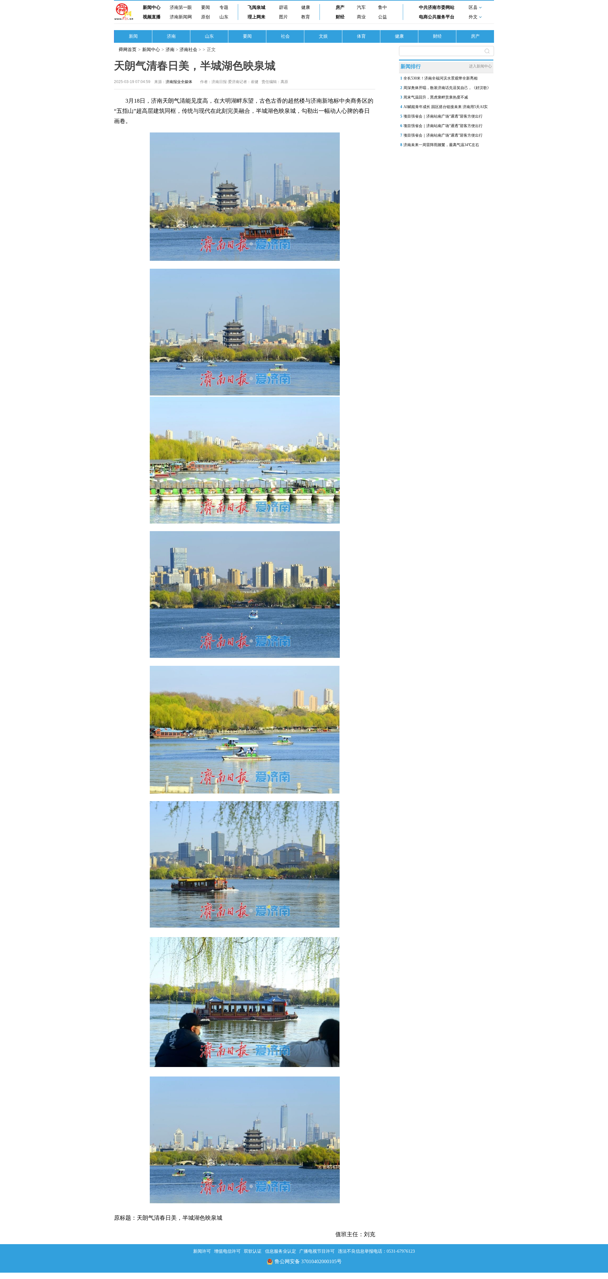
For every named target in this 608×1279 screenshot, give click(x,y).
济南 (171, 36)
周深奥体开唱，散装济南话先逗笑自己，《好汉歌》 (447, 88)
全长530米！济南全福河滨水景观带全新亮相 (440, 78)
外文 (473, 17)
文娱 (323, 36)
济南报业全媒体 (179, 82)
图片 (283, 17)
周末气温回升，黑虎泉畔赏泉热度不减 (435, 97)
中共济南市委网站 (436, 7)
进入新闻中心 (480, 66)
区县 (473, 7)
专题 (223, 7)
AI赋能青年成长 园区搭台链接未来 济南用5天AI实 (445, 107)
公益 (382, 17)
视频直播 (152, 17)
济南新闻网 (181, 17)
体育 (361, 36)
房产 (340, 7)
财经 (340, 17)
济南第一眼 (181, 7)
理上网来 (256, 17)
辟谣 (283, 7)
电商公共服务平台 (436, 17)
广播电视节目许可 (317, 1251)
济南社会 (188, 49)
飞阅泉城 (256, 7)
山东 (223, 17)
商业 (361, 17)
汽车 (361, 7)
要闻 (205, 7)
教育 (305, 17)
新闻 (133, 36)
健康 (305, 7)
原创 (205, 17)
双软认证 (253, 1251)
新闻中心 (152, 7)
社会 (285, 36)
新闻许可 (202, 1251)
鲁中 (382, 7)
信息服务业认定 (280, 1251)
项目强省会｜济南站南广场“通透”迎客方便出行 (443, 116)
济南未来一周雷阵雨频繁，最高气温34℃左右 (441, 145)
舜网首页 (127, 49)
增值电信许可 (227, 1251)
